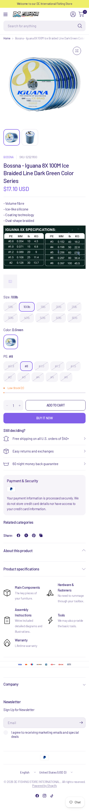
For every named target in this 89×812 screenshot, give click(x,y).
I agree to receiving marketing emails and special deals (45, 734)
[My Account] (73, 14)
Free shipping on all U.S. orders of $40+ (41, 438)
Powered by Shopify (44, 785)
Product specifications (21, 569)
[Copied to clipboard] (41, 535)
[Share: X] (26, 535)
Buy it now (44, 418)
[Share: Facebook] (18, 535)
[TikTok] (51, 795)
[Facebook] (37, 795)
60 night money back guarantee (35, 464)
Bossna (8, 157)
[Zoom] (77, 51)
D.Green (11, 342)
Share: (8, 535)
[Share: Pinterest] (34, 535)
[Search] (80, 26)
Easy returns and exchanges (33, 451)
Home (6, 38)
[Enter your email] (81, 722)
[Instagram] (44, 795)
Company (10, 684)
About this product (18, 550)
